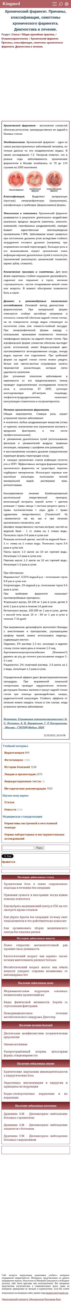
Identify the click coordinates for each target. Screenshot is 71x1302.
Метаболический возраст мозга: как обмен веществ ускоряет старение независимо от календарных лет (36, 970)
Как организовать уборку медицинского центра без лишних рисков (36, 930)
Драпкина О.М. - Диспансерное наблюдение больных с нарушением (36, 1137)
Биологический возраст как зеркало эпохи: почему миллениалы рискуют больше (36, 958)
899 (27, 752)
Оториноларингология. (15, 38)
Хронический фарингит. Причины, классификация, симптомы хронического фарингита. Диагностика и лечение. (32, 42)
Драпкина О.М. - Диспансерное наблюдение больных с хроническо (36, 1115)
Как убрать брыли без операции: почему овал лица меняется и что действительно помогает (36, 919)
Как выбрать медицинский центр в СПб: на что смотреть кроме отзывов (36, 908)
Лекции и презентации (20, 774)
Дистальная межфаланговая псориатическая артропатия (36, 1035)
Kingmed (11, 3)
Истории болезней (17, 767)
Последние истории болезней (35, 1025)
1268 (33, 767)
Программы (50, 1299)
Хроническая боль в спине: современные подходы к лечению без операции (36, 885)
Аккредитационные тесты (22, 781)
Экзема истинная (15, 1044)
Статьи (15, 34)
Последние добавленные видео (35, 983)
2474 (39, 774)
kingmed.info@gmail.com (57, 1293)
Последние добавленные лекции (35, 1063)
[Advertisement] (35, 84)
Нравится (8, 862)
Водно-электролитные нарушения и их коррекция (36, 1095)
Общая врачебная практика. (38, 34)
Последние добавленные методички (35, 1105)
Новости (10, 809)
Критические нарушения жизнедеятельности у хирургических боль (36, 1073)
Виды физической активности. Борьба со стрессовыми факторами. (36, 1004)
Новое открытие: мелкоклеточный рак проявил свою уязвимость (36, 947)
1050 (49, 788)
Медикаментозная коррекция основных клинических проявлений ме (36, 993)
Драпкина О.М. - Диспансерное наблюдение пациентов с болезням (36, 1126)
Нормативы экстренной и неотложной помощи (30, 825)
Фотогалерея (13, 760)
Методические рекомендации (25, 788)
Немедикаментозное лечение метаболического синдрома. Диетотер (36, 1015)
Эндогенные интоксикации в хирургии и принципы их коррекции (36, 1084)
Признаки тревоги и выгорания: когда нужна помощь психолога (36, 896)
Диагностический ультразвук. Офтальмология (23, 1299)
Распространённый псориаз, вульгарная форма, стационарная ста (36, 1053)
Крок (58, 1299)
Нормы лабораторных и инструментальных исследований (34, 836)
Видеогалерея (14, 752)
